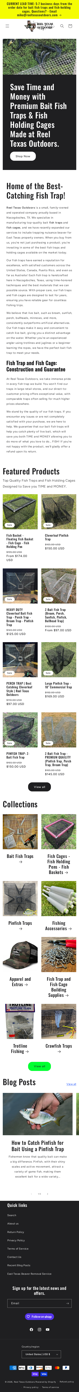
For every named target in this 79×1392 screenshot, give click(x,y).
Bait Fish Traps (20, 856)
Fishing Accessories (56, 925)
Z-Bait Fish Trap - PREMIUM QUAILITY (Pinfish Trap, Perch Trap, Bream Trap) (58, 759)
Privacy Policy (16, 1240)
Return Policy (15, 1232)
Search (11, 1215)
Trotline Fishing (19, 1048)
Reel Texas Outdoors (24, 1382)
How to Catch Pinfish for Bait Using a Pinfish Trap (38, 1145)
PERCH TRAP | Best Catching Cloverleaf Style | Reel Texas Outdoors (19, 689)
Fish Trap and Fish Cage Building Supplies (59, 987)
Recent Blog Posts (18, 1265)
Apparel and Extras (20, 981)
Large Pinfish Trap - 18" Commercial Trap (58, 685)
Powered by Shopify (45, 1382)
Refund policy (67, 1382)
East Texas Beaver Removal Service (29, 1273)
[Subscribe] (67, 1303)
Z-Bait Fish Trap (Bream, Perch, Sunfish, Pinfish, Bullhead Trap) (56, 615)
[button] (7, 26)
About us (13, 1223)
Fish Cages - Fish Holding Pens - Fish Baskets (58, 864)
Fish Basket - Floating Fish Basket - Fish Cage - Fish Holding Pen (19, 541)
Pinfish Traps (20, 923)
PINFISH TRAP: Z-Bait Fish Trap (17, 755)
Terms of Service (18, 1248)
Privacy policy (31, 1387)
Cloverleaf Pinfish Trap (57, 537)
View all (39, 787)
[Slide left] (31, 1194)
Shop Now (23, 156)
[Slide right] (48, 1194)
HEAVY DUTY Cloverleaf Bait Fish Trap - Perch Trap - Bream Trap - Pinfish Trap (19, 617)
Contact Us (14, 1257)
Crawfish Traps (59, 1046)
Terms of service (50, 1387)
